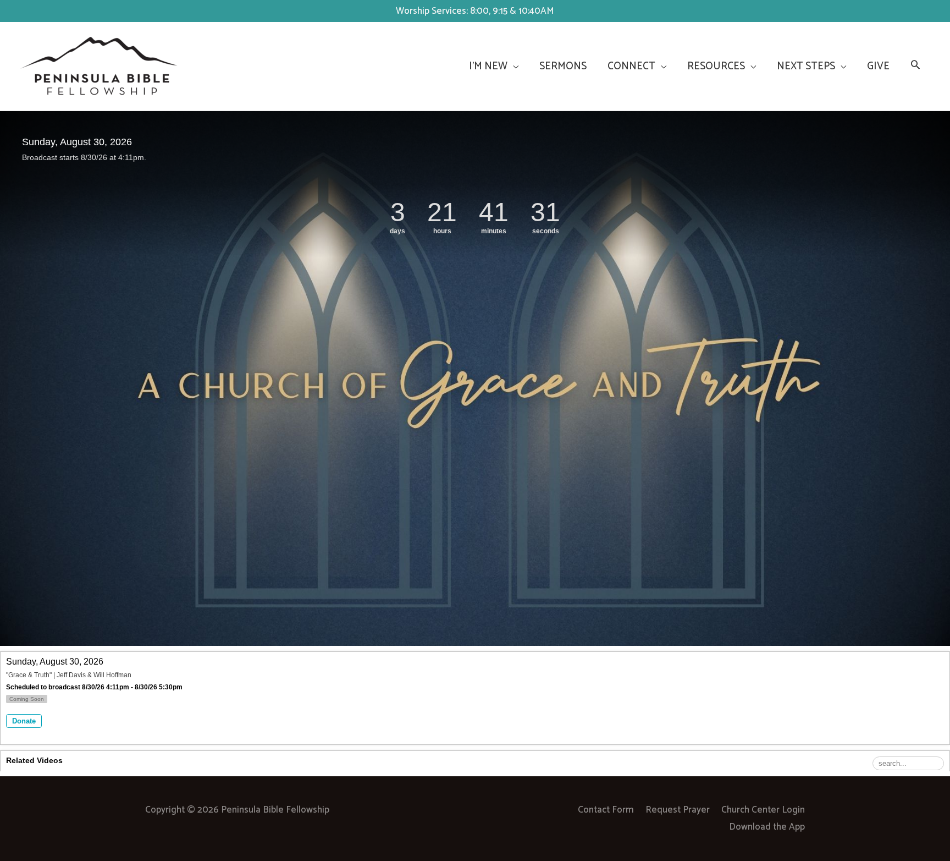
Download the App (767, 827)
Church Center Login (763, 810)
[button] (915, 66)
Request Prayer (677, 810)
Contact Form (606, 810)
